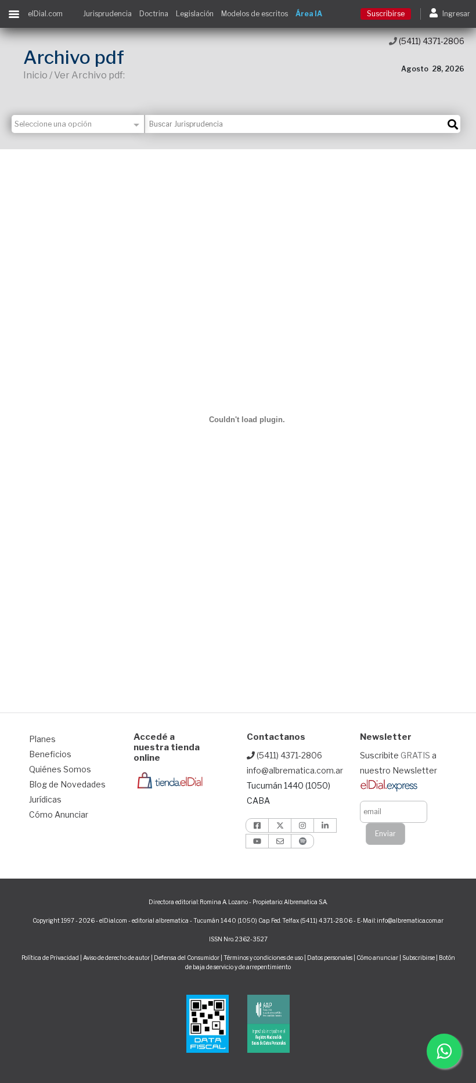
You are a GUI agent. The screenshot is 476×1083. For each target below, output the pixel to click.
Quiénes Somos (60, 769)
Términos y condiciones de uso (263, 957)
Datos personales (329, 957)
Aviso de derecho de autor (116, 957)
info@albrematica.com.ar (295, 770)
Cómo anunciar (377, 957)
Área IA (308, 13)
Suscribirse (386, 13)
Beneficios (50, 754)
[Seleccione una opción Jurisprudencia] (78, 124)
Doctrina (153, 13)
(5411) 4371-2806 (430, 41)
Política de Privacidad (50, 957)
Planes (42, 739)
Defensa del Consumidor (186, 957)
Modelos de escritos (254, 13)
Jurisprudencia (107, 13)
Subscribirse (419, 957)
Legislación (195, 13)
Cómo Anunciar (58, 814)
